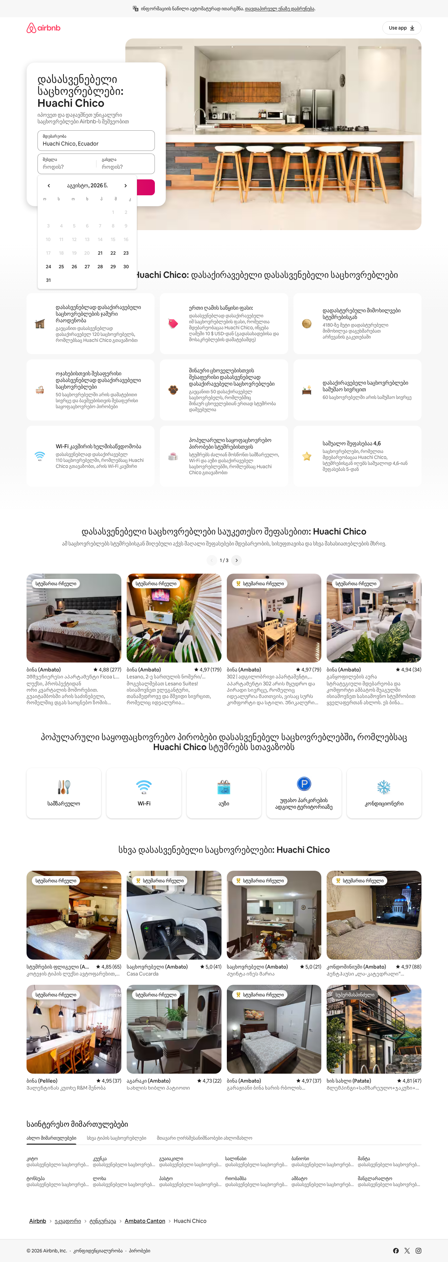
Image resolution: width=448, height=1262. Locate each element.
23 (126, 253)
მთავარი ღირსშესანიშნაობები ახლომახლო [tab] (204, 1138)
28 (100, 267)
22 (113, 253)
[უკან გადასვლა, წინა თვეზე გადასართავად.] (49, 186)
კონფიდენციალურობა (98, 1251)
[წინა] (212, 560)
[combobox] (96, 144)
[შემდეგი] (236, 560)
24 (48, 267)
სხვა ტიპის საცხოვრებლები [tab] (116, 1138)
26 (74, 267)
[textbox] (67, 167)
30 (126, 267)
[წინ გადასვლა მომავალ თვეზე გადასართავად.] (125, 186)
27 (87, 267)
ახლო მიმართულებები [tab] (51, 1138)
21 (100, 253)
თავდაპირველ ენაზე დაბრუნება (279, 9)
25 (61, 267)
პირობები (139, 1251)
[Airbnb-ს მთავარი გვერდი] (43, 27)
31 (48, 280)
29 (113, 267)
